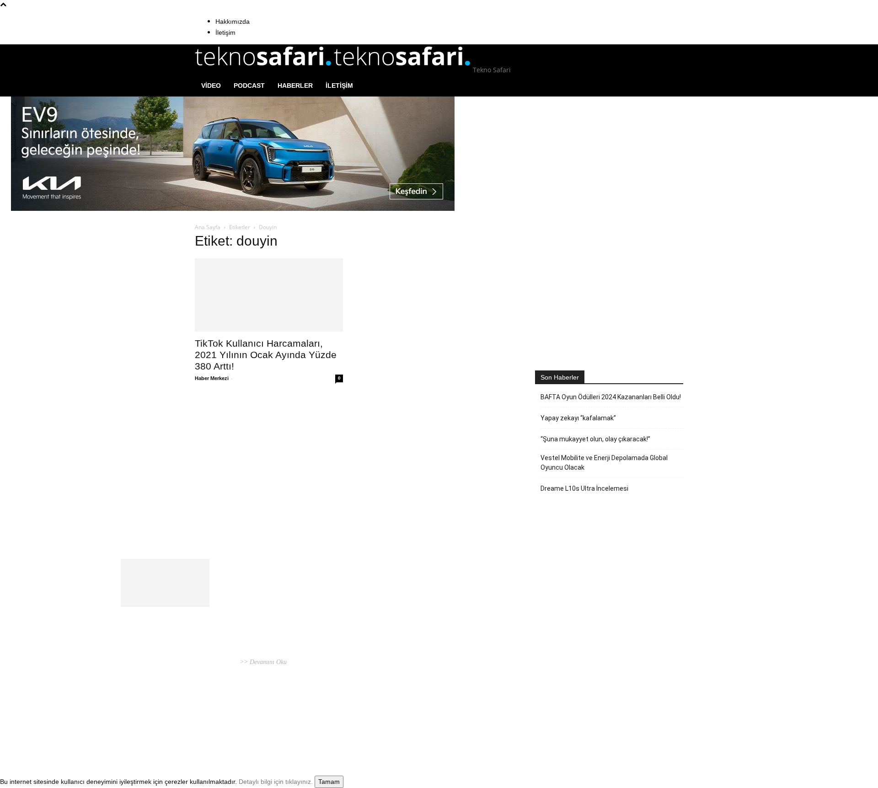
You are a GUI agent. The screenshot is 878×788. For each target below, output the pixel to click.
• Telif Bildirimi (638, 721)
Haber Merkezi (212, 378)
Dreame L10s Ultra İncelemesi (584, 488)
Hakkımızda (232, 21)
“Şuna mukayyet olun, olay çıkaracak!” (595, 439)
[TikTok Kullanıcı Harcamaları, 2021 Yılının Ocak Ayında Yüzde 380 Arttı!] (269, 295)
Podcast (249, 85)
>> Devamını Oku (262, 662)
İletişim (225, 32)
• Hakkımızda (599, 721)
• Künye (571, 721)
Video (211, 85)
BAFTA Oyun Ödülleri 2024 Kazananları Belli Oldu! (611, 397)
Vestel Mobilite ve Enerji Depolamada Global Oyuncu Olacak (604, 462)
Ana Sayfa (207, 227)
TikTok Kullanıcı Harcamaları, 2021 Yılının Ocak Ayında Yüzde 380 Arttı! (266, 354)
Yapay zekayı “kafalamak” (578, 418)
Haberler (295, 85)
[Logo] (264, 69)
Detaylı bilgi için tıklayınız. (276, 781)
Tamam (329, 781)
